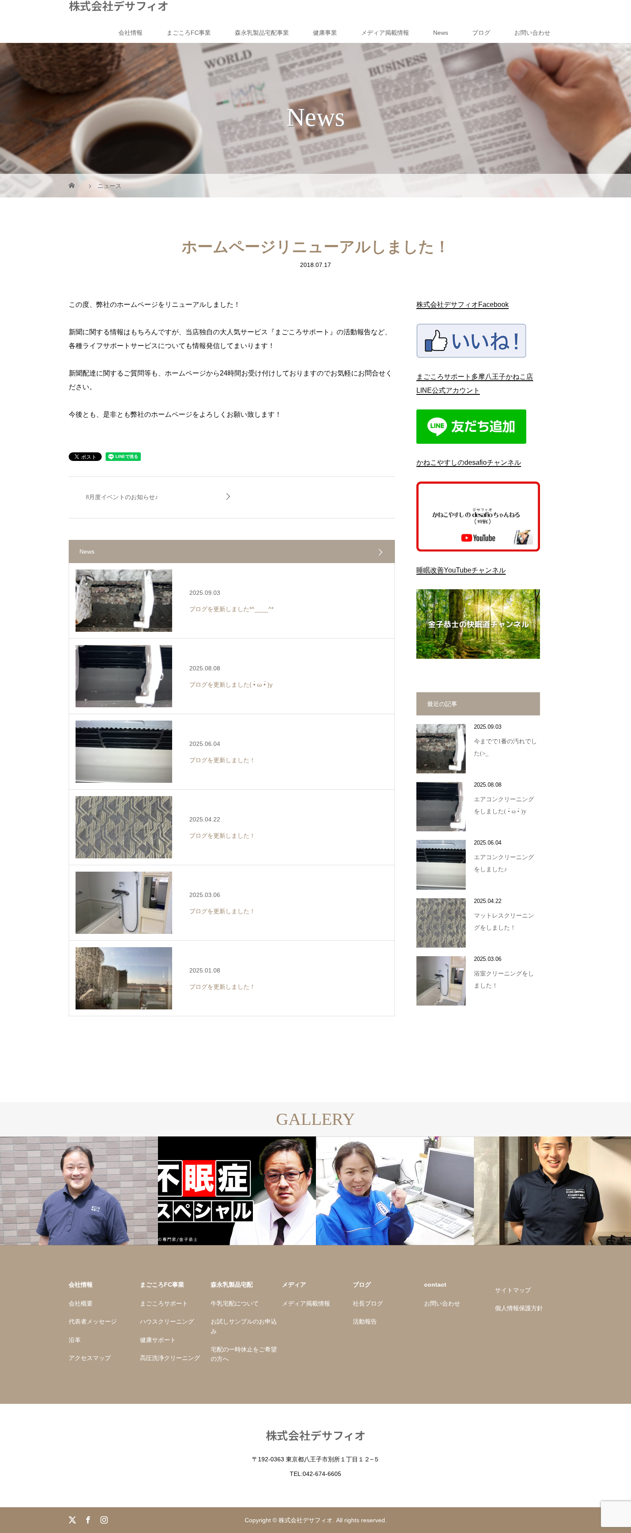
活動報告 (365, 1321)
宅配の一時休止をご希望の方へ (244, 1354)
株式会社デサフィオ (119, 5)
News (440, 32)
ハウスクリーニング (167, 1321)
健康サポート (158, 1339)
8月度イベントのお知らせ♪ (122, 497)
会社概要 (81, 1303)
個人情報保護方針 (519, 1308)
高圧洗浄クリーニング (170, 1357)
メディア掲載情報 (385, 32)
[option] (79, 1191)
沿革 (75, 1339)
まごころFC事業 (189, 32)
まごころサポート (164, 1303)
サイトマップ (513, 1290)
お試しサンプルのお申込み (244, 1326)
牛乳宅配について (235, 1303)
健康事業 (325, 32)
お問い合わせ (532, 32)
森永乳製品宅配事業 (262, 32)
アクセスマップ (90, 1357)
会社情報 (130, 32)
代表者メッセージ (93, 1321)
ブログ (481, 32)
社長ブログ (368, 1303)
